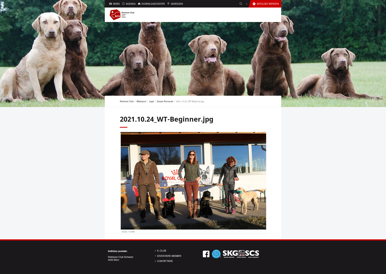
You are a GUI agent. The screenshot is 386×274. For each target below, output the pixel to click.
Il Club (161, 250)
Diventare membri (169, 256)
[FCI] (216, 253)
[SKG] (241, 253)
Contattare (165, 261)
